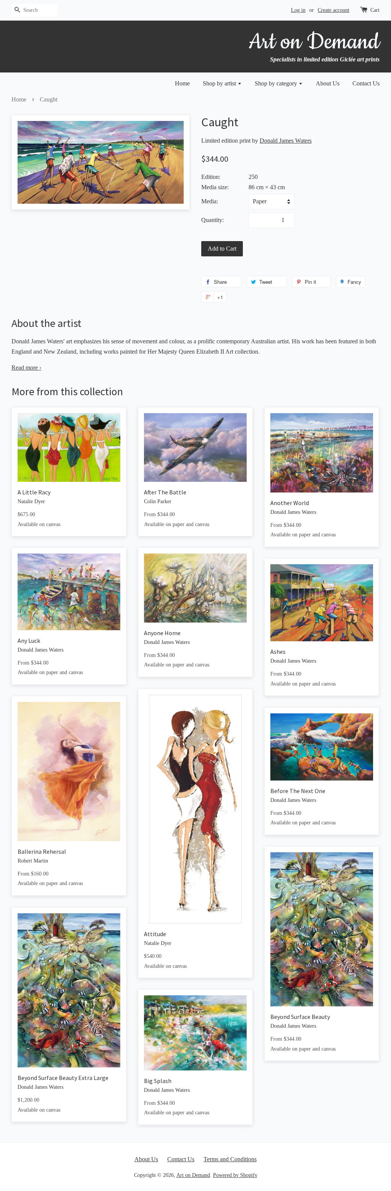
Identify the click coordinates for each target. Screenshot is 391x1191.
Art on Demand (193, 1175)
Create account (333, 10)
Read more (26, 367)
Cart (375, 10)
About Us (327, 83)
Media (209, 201)
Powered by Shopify (235, 1175)
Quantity (211, 220)
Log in (298, 10)
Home (182, 83)
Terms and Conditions (230, 1159)
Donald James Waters (286, 140)
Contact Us (366, 83)
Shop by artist (220, 83)
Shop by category (277, 83)
